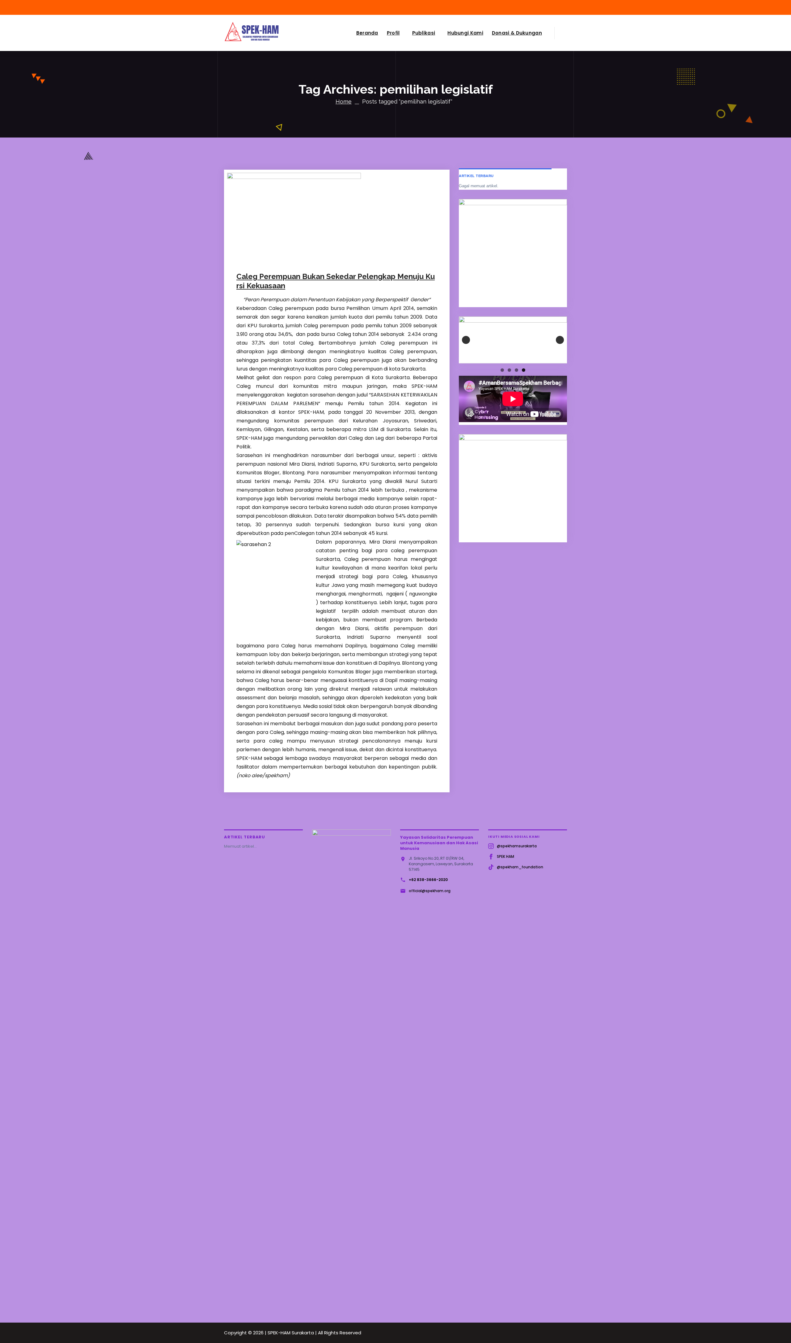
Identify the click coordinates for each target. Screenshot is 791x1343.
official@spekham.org (429, 890)
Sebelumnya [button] (466, 340)
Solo (357, 258)
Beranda (367, 33)
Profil (393, 33)
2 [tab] (509, 370)
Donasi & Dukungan (517, 33)
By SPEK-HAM (311, 258)
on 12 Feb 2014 (269, 258)
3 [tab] (516, 370)
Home (344, 101)
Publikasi (423, 33)
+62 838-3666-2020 (428, 879)
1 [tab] (502, 370)
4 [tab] (523, 370)
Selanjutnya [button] (560, 340)
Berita (345, 258)
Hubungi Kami (465, 33)
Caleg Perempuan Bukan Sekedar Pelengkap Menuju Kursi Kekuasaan (335, 281)
